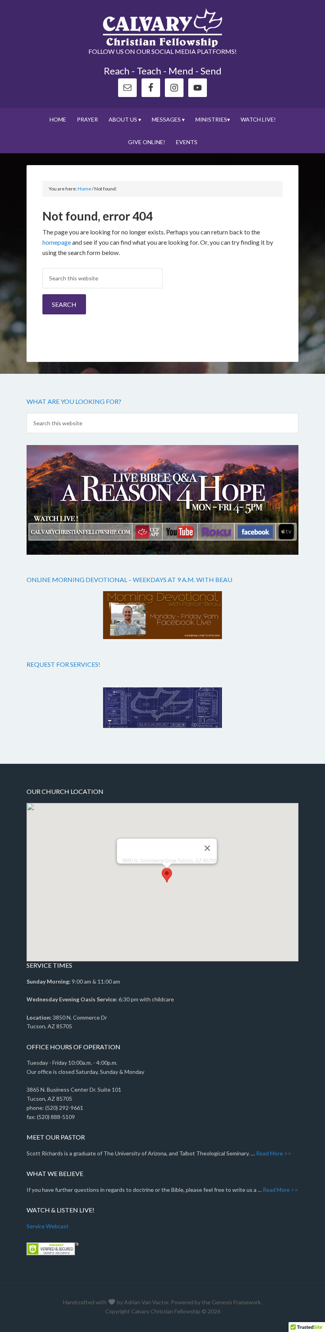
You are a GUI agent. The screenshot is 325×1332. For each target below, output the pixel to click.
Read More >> (273, 1153)
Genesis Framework (236, 1302)
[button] (167, 875)
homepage (56, 242)
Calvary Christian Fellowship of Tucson (162, 28)
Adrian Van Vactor (146, 1302)
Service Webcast (48, 1226)
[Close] (207, 848)
